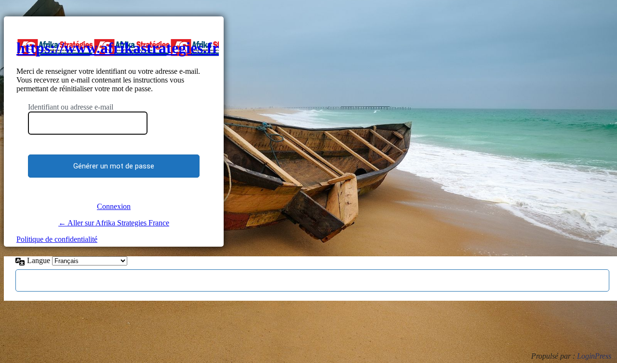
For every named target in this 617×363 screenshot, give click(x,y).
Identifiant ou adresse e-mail (70, 107)
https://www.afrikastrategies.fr (117, 47)
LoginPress (594, 356)
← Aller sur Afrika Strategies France (113, 223)
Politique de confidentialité (56, 239)
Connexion (114, 206)
